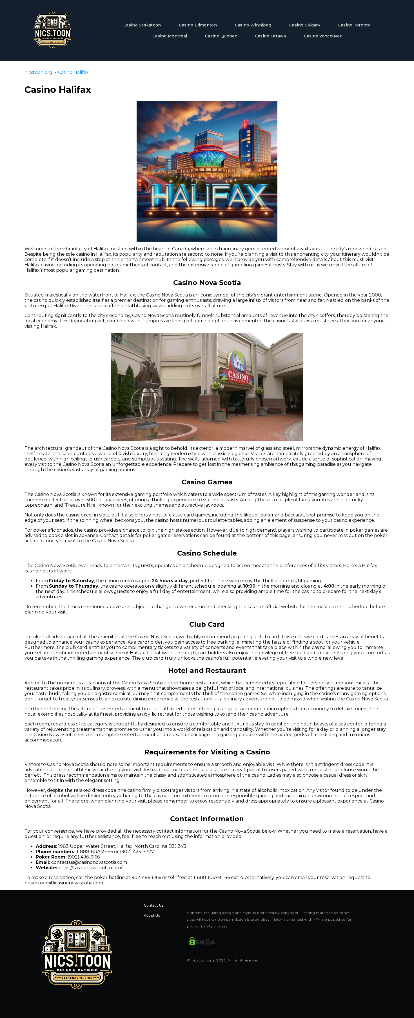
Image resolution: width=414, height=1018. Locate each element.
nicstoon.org (38, 72)
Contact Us (153, 905)
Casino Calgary (304, 25)
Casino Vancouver (323, 36)
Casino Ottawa (270, 36)
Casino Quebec (221, 36)
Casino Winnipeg (253, 25)
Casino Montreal (169, 36)
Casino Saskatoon (142, 25)
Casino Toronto (354, 25)
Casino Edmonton (198, 25)
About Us (152, 915)
